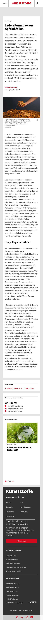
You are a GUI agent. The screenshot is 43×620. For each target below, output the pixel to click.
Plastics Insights (11, 556)
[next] (13, 481)
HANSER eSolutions (12, 595)
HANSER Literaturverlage (14, 603)
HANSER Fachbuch (12, 587)
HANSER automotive (13, 563)
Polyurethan (29, 388)
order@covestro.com (15, 409)
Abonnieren (21, 541)
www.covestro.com (15, 411)
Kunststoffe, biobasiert (13, 388)
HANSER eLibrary (11, 591)
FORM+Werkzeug (12, 559)
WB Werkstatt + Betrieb (13, 571)
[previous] (6, 481)
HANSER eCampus (12, 599)
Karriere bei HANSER (13, 583)
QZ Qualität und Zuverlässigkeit (16, 567)
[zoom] (37, 120)
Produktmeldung (11, 87)
